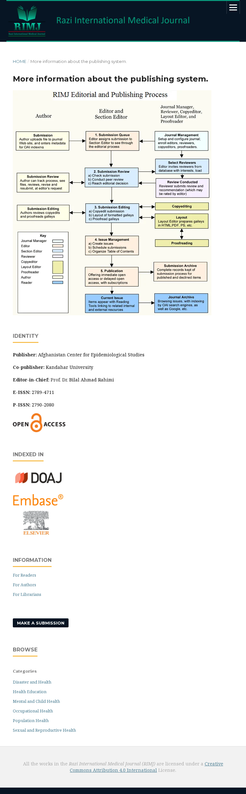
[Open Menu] (233, 7)
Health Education (29, 691)
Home (19, 61)
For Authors (24, 585)
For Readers (24, 575)
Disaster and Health (32, 682)
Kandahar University (69, 367)
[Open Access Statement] (39, 430)
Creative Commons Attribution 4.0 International (146, 767)
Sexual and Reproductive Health (44, 730)
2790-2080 (43, 405)
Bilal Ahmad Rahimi (91, 380)
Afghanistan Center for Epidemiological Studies (91, 355)
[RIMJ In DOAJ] (38, 484)
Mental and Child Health (36, 701)
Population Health (31, 720)
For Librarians (27, 594)
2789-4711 (43, 392)
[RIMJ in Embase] (38, 534)
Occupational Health (33, 711)
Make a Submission (40, 622)
